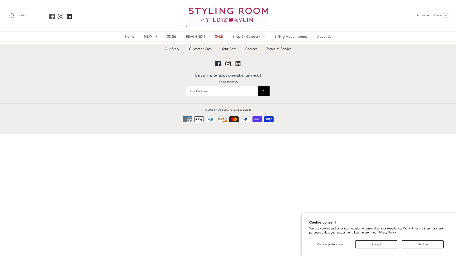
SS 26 (171, 36)
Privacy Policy (387, 232)
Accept (376, 244)
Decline (423, 244)
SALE (219, 36)
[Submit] (264, 91)
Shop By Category (249, 36)
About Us (324, 36)
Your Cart (229, 48)
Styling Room (221, 110)
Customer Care (200, 48)
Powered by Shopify (240, 110)
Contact (251, 48)
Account (421, 15)
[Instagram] (60, 16)
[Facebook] (52, 16)
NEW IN (150, 36)
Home (129, 36)
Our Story (172, 48)
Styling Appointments (291, 36)
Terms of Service (279, 48)
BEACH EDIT (195, 36)
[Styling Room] (228, 16)
